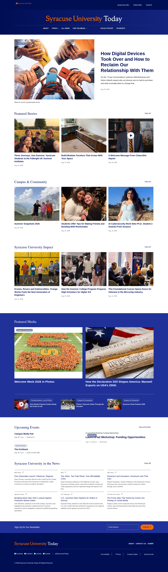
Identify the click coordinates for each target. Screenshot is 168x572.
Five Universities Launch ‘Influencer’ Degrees (33, 476)
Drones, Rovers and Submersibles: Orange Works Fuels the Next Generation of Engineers (35, 292)
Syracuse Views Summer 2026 (134, 404)
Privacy (118, 554)
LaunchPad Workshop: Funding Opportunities (115, 437)
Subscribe (137, 5)
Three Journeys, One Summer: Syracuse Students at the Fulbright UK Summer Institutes (34, 158)
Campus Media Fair (24, 434)
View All (148, 113)
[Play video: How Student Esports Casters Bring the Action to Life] (21, 404)
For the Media (79, 28)
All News (65, 28)
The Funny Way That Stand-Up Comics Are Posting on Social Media (126, 499)
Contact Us (141, 543)
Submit (146, 527)
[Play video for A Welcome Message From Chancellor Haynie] (130, 135)
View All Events (145, 427)
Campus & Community (24, 43)
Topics (55, 28)
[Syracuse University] (28, 4)
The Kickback (21, 449)
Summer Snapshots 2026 (27, 224)
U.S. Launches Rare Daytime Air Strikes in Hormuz (79, 499)
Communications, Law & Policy (41, 400)
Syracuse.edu (123, 5)
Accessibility (105, 554)
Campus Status (132, 554)
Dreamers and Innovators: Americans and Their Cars (127, 477)
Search (149, 5)
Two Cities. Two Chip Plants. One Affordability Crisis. (80, 477)
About (46, 28)
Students (120, 28)
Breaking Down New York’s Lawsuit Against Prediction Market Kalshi (33, 499)
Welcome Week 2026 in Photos (34, 381)
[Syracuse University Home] (84, 19)
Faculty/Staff (107, 28)
